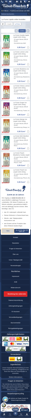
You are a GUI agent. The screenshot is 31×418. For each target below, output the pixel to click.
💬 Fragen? (24, 410)
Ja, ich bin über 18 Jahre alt (22, 230)
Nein (7, 231)
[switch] (3, 410)
